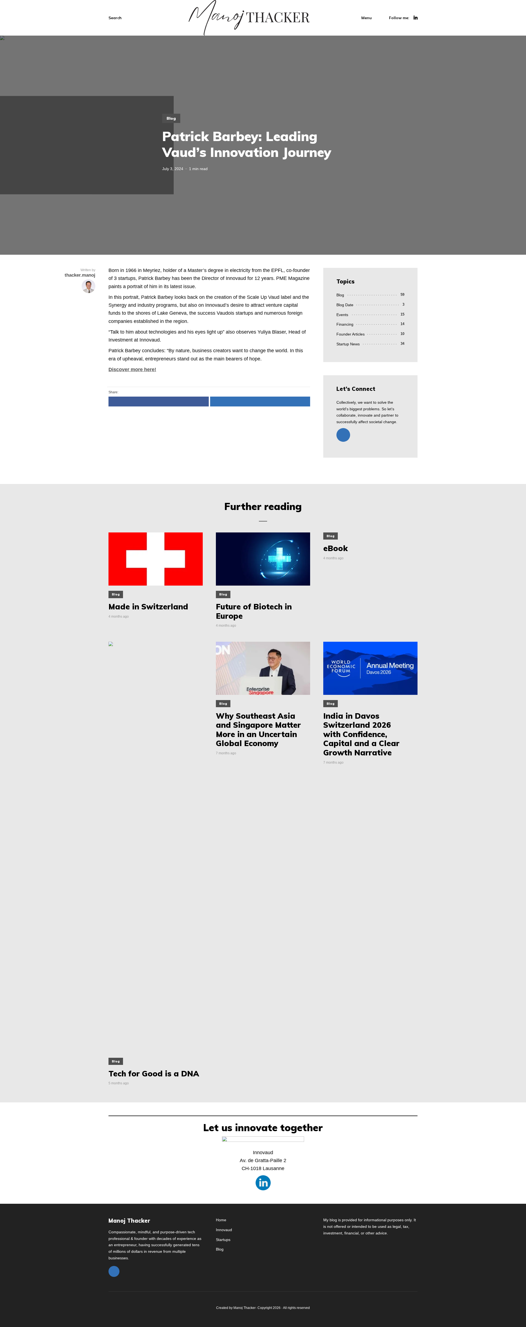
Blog (171, 118)
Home (221, 1220)
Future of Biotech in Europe (254, 611)
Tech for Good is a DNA (153, 1073)
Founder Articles (350, 334)
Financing (344, 324)
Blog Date (344, 305)
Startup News (348, 344)
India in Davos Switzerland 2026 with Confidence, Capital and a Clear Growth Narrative (361, 734)
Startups (223, 1239)
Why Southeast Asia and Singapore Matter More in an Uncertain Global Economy (258, 729)
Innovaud (224, 1230)
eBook (335, 548)
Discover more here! (132, 369)
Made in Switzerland (150, 606)
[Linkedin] (343, 435)
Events (342, 315)
